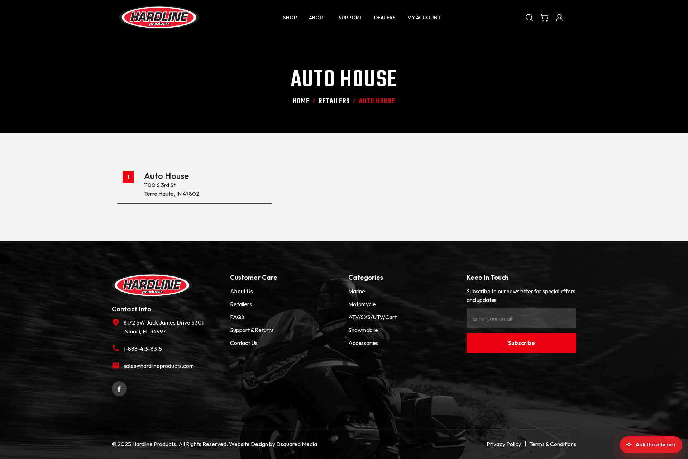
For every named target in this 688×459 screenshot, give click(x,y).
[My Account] (559, 17)
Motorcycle (362, 304)
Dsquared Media (296, 444)
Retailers (334, 101)
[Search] (529, 17)
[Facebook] (119, 388)
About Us (241, 291)
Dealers (385, 17)
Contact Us (243, 342)
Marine (356, 291)
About (318, 17)
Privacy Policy (504, 444)
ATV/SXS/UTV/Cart (372, 317)
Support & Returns (252, 329)
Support (350, 17)
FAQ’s (237, 317)
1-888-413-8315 (143, 348)
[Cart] (544, 17)
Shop (290, 17)
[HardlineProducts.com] (159, 17)
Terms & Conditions (552, 444)
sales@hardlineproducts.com (159, 365)
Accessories (363, 342)
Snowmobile (363, 329)
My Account (424, 17)
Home (301, 101)
